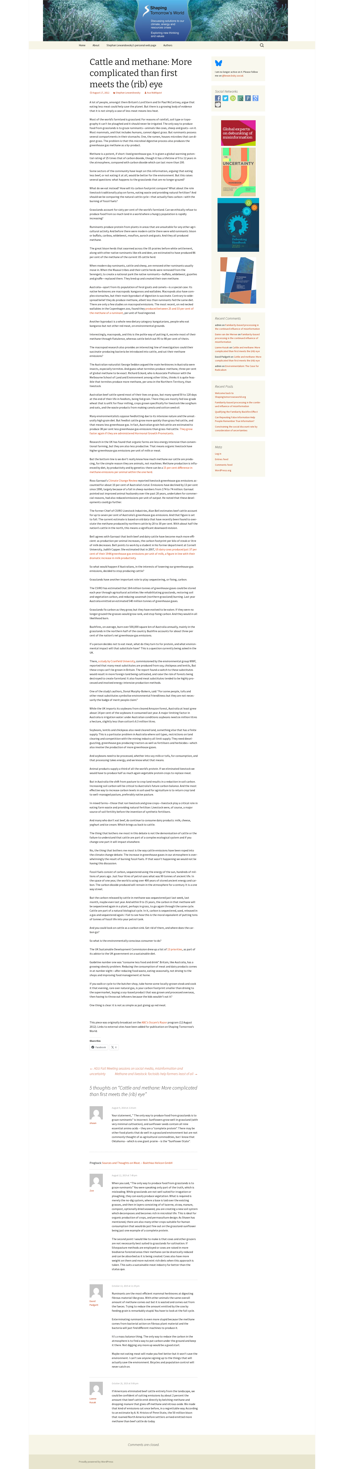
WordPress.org (223, 470)
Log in (218, 453)
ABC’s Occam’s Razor (154, 1022)
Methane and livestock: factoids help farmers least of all (156, 1073)
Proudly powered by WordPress (96, 1461)
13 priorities (174, 949)
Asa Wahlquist (154, 92)
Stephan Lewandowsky (128, 92)
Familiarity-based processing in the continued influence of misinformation (237, 338)
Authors (167, 45)
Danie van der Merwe (226, 334)
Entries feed (221, 459)
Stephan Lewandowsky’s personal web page (131, 45)
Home (82, 45)
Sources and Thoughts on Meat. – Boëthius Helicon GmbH (137, 1163)
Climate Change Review (122, 480)
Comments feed (223, 464)
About (96, 45)
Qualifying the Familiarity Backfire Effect (236, 411)
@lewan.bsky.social (232, 75)
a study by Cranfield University (116, 661)
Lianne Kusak (222, 347)
